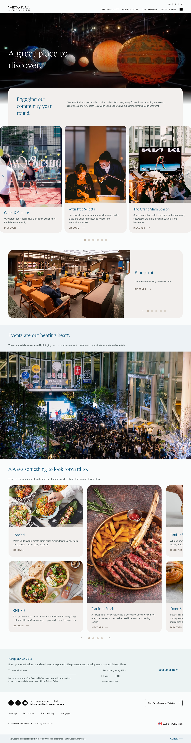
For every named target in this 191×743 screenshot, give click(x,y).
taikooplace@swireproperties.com (47, 704)
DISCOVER (10, 227)
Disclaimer (28, 713)
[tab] (85, 240)
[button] (142, 311)
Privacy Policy (52, 681)
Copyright (66, 713)
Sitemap (12, 713)
